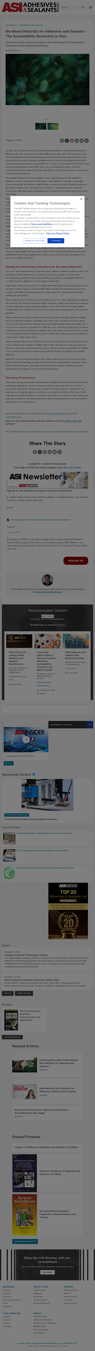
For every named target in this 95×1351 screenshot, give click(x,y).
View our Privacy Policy (57, 233)
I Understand (55, 241)
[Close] (81, 199)
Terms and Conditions (42, 224)
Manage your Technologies (35, 241)
